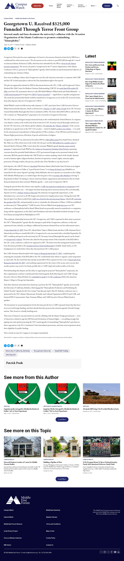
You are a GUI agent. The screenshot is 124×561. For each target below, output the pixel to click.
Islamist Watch (8, 517)
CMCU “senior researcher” (40, 94)
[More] (73, 6)
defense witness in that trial (27, 193)
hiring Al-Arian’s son (57, 169)
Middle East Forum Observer (95, 62)
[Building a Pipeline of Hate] (62, 446)
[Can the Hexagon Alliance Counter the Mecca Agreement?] (112, 110)
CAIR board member (11, 94)
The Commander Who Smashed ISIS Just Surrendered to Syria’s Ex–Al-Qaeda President (95, 126)
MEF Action (7, 545)
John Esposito (10, 355)
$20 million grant (52, 140)
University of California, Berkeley (17, 351)
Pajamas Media (31, 45)
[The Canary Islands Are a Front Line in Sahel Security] (112, 97)
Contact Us (49, 545)
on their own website (63, 129)
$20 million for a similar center (64, 143)
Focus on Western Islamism (13, 538)
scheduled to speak (39, 277)
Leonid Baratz (99, 73)
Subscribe (37, 6)
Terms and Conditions (53, 524)
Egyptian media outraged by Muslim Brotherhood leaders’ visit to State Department (21, 410)
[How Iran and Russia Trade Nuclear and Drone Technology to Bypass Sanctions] (112, 66)
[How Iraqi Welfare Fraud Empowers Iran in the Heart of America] (112, 82)
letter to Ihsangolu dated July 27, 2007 (48, 253)
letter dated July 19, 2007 (14, 230)
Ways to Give (50, 531)
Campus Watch (8, 18)
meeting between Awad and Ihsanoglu (40, 246)
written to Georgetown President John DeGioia (52, 149)
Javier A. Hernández (100, 101)
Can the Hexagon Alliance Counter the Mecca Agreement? (94, 111)
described (33, 166)
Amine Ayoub (98, 132)
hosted (38, 288)
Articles (7, 406)
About (93, 6)
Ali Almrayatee (99, 88)
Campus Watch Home (59, 5)
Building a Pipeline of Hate (52, 462)
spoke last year (62, 205)
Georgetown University (42, 351)
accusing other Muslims (61, 175)
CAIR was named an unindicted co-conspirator (58, 186)
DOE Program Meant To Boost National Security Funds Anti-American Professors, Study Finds (100, 463)
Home (51, 6)
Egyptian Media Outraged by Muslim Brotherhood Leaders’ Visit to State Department (61, 410)
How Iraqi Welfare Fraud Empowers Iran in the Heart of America (95, 84)
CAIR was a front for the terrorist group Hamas (48, 199)
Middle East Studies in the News (25, 18)
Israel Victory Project (11, 531)
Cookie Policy (50, 538)
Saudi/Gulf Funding (61, 351)
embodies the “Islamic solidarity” (57, 126)
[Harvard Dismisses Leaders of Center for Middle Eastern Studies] (22, 446)
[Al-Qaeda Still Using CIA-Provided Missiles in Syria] (101, 393)
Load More (62, 419)
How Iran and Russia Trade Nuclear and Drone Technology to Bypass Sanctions (94, 68)
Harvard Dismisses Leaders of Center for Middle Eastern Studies (20, 463)
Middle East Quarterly (53, 510)
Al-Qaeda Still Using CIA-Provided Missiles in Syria (101, 409)
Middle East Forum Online (94, 121)
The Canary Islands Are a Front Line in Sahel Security (94, 97)
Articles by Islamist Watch (52, 406)
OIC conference (55, 277)
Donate (107, 6)
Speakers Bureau (51, 517)
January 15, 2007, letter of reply (55, 108)
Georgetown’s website (14, 239)
